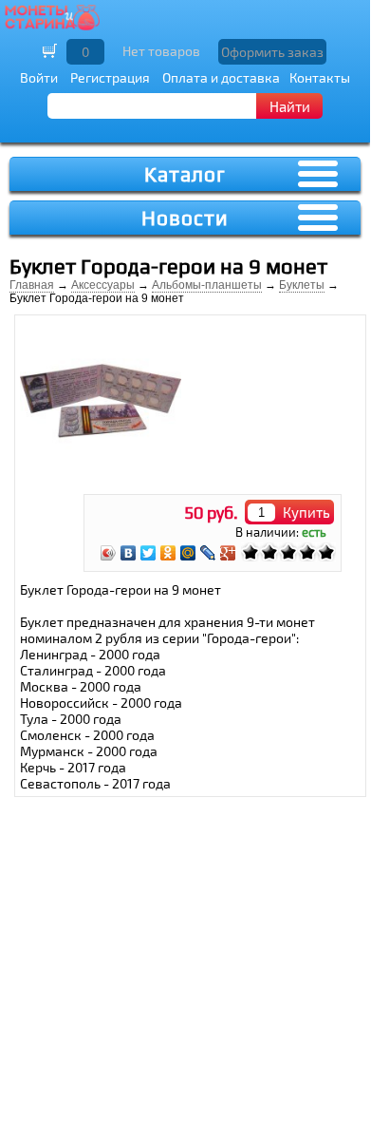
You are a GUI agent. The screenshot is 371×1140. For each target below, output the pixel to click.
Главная (31, 285)
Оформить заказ (272, 52)
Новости (185, 218)
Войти (39, 77)
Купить (306, 512)
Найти (289, 106)
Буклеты (302, 285)
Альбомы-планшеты (207, 285)
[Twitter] (148, 553)
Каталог (185, 174)
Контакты (319, 77)
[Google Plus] (228, 553)
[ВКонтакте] (129, 553)
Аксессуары (103, 285)
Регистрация (110, 77)
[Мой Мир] (188, 553)
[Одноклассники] (168, 553)
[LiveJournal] (208, 553)
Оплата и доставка (221, 77)
